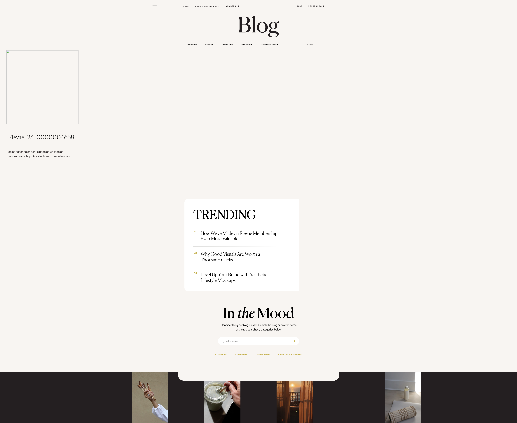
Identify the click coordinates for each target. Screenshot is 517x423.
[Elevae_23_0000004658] (42, 87)
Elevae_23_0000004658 (41, 137)
